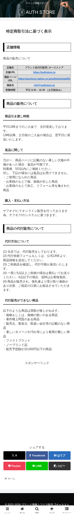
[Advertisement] (37, 403)
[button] (66, 470)
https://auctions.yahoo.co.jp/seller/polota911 (44, 78)
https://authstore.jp (44, 72)
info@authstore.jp (44, 85)
